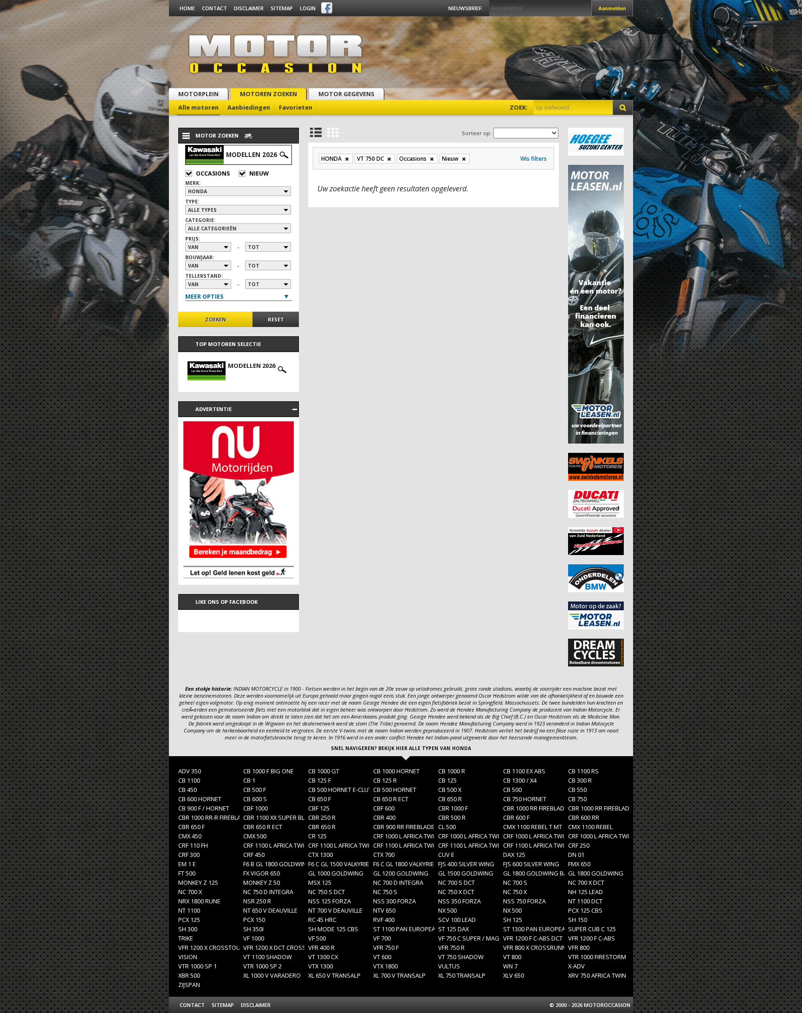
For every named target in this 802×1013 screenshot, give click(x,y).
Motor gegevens (346, 94)
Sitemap (282, 8)
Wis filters (533, 159)
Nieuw (259, 173)
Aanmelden (612, 8)
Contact (214, 8)
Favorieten (295, 107)
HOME (187, 8)
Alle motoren (198, 107)
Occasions (213, 173)
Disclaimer (249, 8)
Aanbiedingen (248, 107)
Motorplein (198, 94)
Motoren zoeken (268, 94)
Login (308, 8)
